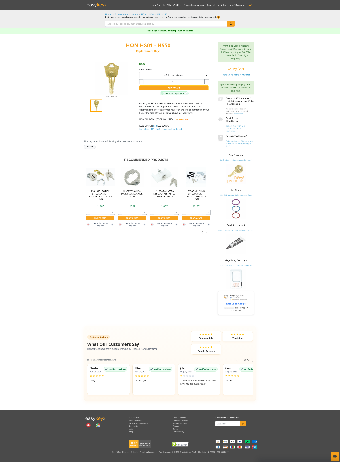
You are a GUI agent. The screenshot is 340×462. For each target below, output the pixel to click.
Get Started (134, 418)
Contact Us (133, 426)
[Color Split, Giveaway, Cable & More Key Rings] (236, 209)
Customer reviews (180, 420)
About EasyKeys (180, 423)
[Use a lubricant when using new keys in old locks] (236, 244)
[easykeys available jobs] (140, 444)
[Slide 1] (120, 232)
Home (108, 14)
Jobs (131, 429)
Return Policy (178, 432)
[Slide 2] (130, 232)
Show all (248, 360)
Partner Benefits (179, 418)
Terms (175, 429)
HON (143, 14)
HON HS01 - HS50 (158, 14)
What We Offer (174, 5)
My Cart (238, 69)
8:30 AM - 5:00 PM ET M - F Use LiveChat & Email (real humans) (235, 128)
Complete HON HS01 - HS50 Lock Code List (160, 129)
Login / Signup (235, 5)
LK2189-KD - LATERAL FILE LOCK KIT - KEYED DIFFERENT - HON (164, 194)
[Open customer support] (335, 456)
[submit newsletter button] (243, 423)
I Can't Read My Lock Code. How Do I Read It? (236, 265)
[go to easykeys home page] (95, 418)
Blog (131, 432)
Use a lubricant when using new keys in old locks (235, 230)
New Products (158, 5)
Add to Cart (174, 88)
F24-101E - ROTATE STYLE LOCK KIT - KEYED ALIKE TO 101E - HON (100, 195)
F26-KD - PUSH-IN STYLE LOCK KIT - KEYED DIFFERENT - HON (196, 195)
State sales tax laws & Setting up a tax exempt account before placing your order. (239, 143)
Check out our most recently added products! (236, 160)
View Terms (238, 114)
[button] (108, 379)
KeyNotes (221, 5)
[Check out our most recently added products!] (236, 173)
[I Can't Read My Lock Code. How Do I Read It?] (236, 279)
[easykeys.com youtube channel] (88, 425)
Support (211, 5)
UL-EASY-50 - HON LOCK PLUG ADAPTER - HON (132, 194)
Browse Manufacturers (194, 5)
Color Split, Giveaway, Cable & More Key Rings (236, 195)
